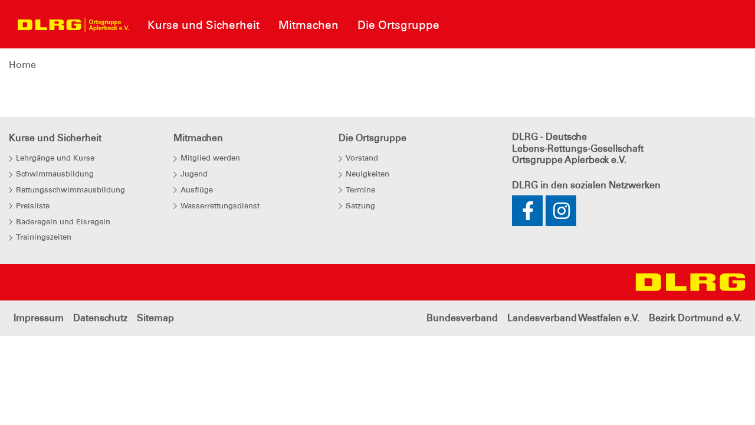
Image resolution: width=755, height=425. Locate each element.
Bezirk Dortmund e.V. (695, 317)
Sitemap (155, 317)
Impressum (39, 317)
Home (22, 64)
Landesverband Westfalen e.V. (573, 317)
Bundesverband (462, 317)
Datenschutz (100, 317)
